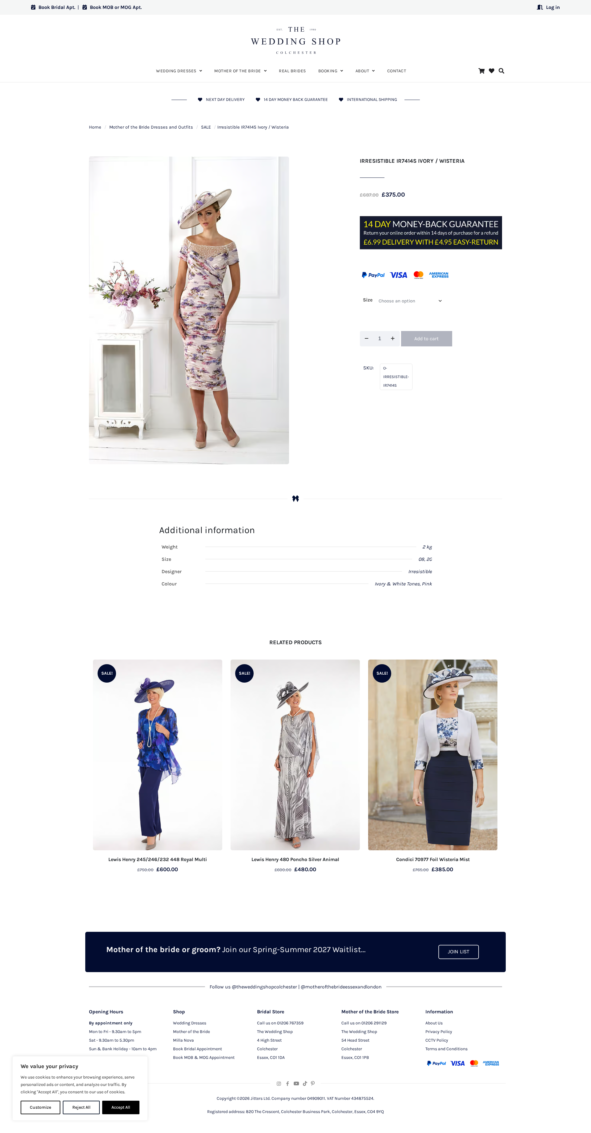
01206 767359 (290, 1023)
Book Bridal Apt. (56, 7)
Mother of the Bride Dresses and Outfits (151, 127)
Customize (40, 1107)
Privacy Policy (438, 1031)
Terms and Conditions (446, 1048)
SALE (206, 127)
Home (95, 127)
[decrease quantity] (366, 339)
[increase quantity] (393, 339)
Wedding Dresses (189, 1023)
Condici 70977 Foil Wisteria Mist (433, 859)
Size (367, 300)
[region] (80, 1088)
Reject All (81, 1107)
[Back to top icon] (561, 1120)
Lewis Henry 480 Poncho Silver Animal (295, 859)
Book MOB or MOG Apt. (116, 7)
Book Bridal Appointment (197, 1048)
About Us (434, 1023)
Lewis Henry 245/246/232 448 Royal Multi (157, 859)
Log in (553, 7)
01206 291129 (374, 1023)
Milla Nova (183, 1040)
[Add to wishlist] (213, 668)
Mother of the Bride (191, 1031)
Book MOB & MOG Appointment (204, 1057)
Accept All (120, 1107)
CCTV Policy (436, 1040)
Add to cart (426, 338)
